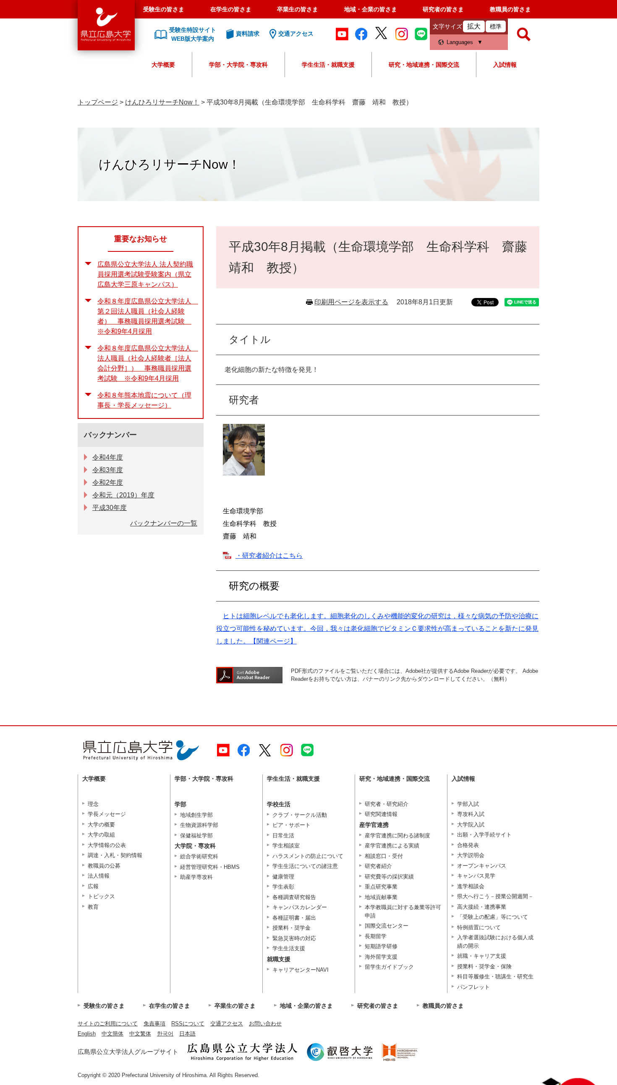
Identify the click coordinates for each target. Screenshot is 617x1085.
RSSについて (187, 1023)
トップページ (98, 102)
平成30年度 (109, 507)
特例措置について (479, 927)
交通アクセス (226, 1023)
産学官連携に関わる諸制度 (397, 835)
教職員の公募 (104, 866)
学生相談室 (286, 845)
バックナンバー (110, 435)
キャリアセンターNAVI (300, 970)
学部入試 (468, 804)
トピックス (101, 896)
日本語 (187, 1033)
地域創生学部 (196, 815)
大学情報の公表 (107, 845)
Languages (460, 42)
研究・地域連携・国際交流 (424, 64)
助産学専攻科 (196, 877)
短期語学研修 (381, 946)
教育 (93, 907)
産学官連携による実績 (392, 845)
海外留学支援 (381, 957)
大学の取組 (101, 834)
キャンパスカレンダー (299, 907)
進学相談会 (470, 886)
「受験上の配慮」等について (492, 917)
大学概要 (163, 64)
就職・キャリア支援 (481, 956)
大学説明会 (470, 855)
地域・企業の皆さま (370, 9)
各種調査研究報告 (294, 897)
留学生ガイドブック (389, 967)
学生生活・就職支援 (328, 64)
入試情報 (505, 64)
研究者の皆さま (443, 9)
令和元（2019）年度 (123, 495)
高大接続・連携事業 (481, 907)
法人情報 (99, 876)
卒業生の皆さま (297, 9)
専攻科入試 (470, 814)
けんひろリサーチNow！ (162, 102)
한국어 (165, 1033)
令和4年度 (107, 457)
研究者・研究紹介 (386, 804)
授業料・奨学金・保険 (484, 966)
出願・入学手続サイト (484, 834)
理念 (93, 804)
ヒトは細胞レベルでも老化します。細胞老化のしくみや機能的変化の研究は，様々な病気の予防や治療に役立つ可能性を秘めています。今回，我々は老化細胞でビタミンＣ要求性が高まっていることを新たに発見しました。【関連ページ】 (377, 628)
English (87, 1033)
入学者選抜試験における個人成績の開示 (495, 941)
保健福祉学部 (196, 835)
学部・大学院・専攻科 (238, 64)
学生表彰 (283, 887)
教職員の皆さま (510, 9)
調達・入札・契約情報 (115, 855)
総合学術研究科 (199, 856)
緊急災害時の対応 (294, 938)
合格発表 (468, 845)
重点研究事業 (381, 887)
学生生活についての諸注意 (305, 866)
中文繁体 (140, 1033)
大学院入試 (470, 824)
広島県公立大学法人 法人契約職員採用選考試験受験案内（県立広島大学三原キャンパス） (145, 274)
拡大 (474, 26)
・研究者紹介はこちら (269, 555)
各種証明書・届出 (294, 918)
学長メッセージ (107, 814)
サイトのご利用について (108, 1023)
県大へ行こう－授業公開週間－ (495, 896)
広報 (93, 886)
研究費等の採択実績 (389, 876)
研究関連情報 (381, 814)
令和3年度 (107, 469)
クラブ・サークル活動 (299, 815)
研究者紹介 (378, 866)
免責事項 (154, 1023)
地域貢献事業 (381, 897)
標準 (496, 26)
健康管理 (283, 876)
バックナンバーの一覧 (163, 523)
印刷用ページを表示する (351, 302)
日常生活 (283, 835)
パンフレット (473, 987)
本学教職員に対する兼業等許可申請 (403, 911)
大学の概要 (101, 824)
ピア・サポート (291, 825)
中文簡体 (112, 1033)
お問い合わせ (265, 1023)
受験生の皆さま (163, 9)
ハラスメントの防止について (307, 856)
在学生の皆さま (230, 9)
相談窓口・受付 (384, 856)
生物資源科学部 (199, 825)
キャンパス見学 (476, 876)
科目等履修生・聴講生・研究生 (495, 976)
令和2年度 (107, 482)
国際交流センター (386, 926)
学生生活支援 (288, 948)
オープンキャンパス (481, 866)
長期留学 (376, 936)
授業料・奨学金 (291, 928)
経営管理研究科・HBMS (210, 867)
